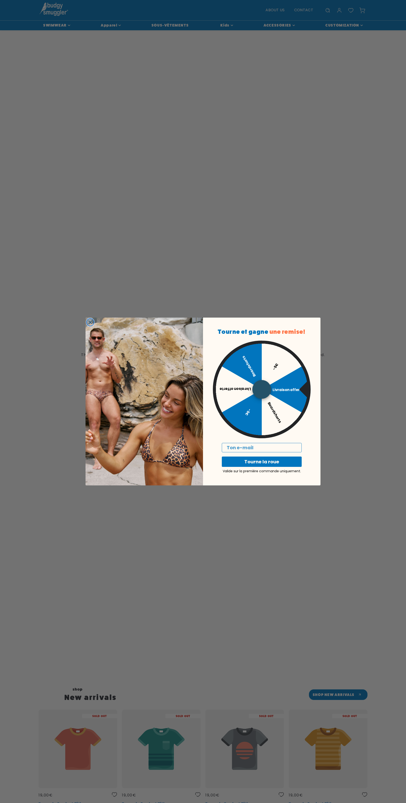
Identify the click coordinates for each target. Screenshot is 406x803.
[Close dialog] (90, 322)
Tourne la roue (261, 461)
